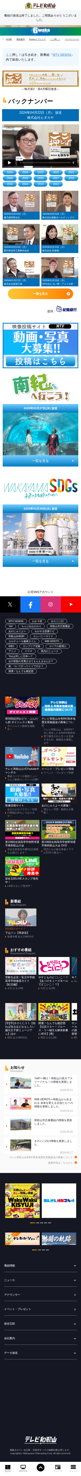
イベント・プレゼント (17, 1309)
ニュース (58, 1471)
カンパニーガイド (43, 636)
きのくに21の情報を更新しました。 (53, 1147)
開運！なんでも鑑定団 (21, 671)
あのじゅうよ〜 (17, 631)
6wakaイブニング (37, 39)
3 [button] (41, 1224)
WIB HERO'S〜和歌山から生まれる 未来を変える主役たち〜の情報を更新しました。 (53, 1105)
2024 (25, 172)
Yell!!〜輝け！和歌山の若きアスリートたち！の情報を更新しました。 (53, 1084)
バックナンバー (72, 39)
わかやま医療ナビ (45, 631)
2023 (40, 172)
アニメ (12, 651)
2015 (10, 184)
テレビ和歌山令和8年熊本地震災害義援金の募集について (41, 1157)
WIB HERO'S (52, 641)
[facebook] (30, 604)
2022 (56, 172)
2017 (56, 178)
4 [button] (45, 1224)
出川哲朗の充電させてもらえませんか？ (31, 661)
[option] (22, 1202)
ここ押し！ (55, 39)
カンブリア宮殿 (31, 646)
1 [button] (32, 1224)
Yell (11, 626)
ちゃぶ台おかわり (31, 626)
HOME (9, 39)
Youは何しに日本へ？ (21, 656)
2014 (25, 184)
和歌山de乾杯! (17, 636)
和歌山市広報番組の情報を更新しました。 (53, 1126)
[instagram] (50, 604)
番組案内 (20, 39)
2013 (40, 184)
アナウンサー (12, 1294)
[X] (10, 604)
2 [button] (37, 1224)
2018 (40, 178)
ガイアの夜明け (57, 646)
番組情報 (23, 1471)
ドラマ (28, 651)
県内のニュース (49, 651)
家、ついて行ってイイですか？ (26, 666)
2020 (10, 178)
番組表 (8, 1471)
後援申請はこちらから (60, 1162)
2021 (71, 172)
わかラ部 (37, 621)
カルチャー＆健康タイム (22, 641)
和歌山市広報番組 (60, 626)
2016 (71, 178)
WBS (11, 646)
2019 (25, 178)
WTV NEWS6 (62, 54)
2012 (56, 184)
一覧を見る (40, 293)
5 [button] (49, 1224)
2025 (10, 172)
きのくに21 (57, 621)
